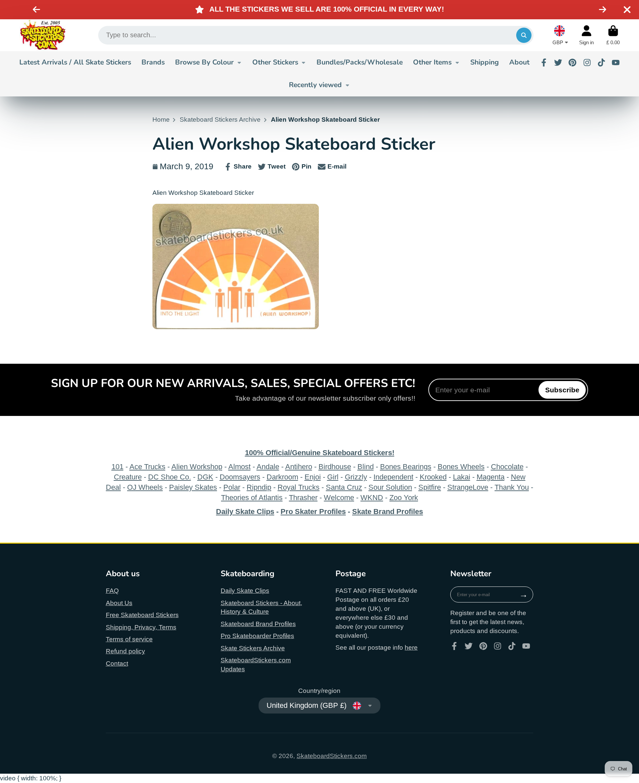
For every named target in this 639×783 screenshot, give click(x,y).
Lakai (461, 477)
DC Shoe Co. (169, 477)
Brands (153, 62)
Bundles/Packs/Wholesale (360, 62)
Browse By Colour (204, 62)
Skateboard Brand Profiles (258, 623)
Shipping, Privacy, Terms (141, 627)
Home (161, 119)
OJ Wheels (145, 487)
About (519, 62)
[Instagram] (587, 62)
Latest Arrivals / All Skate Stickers (75, 62)
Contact (117, 663)
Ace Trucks (147, 466)
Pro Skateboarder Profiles (257, 635)
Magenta (491, 477)
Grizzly (356, 477)
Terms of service (129, 639)
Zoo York (403, 497)
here (411, 647)
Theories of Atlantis (252, 497)
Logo (42, 35)
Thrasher (303, 497)
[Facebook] (544, 62)
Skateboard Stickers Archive (220, 119)
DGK (205, 477)
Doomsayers (240, 477)
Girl (332, 477)
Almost (239, 466)
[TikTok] (601, 62)
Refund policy (125, 651)
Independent (393, 477)
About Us (119, 602)
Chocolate (507, 466)
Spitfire (429, 487)
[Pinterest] (572, 62)
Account (586, 35)
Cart (613, 35)
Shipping (484, 62)
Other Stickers (275, 62)
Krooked (433, 477)
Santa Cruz (344, 487)
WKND (371, 497)
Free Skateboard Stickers (142, 614)
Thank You (512, 487)
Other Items (432, 62)
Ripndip (259, 487)
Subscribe (562, 390)
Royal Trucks (299, 487)
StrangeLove (467, 487)
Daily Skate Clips (245, 590)
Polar (231, 487)
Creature (128, 477)
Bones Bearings (405, 466)
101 (117, 466)
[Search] (524, 35)
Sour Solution (390, 487)
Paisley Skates (193, 487)
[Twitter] (558, 62)
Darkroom (282, 477)
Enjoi (313, 477)
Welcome (339, 497)
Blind (365, 466)
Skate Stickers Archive (253, 648)
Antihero (298, 466)
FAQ (112, 590)
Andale (268, 466)
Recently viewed (315, 84)
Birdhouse (335, 466)
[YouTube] (616, 62)
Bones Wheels (461, 466)
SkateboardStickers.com (332, 755)
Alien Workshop (196, 466)
